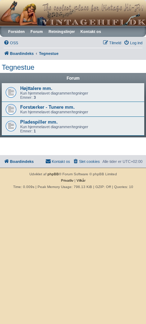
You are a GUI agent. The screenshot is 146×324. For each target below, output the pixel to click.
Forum (36, 31)
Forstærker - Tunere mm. (47, 107)
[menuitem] (11, 43)
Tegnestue (18, 67)
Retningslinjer (62, 31)
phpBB (53, 174)
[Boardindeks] (73, 13)
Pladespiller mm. (39, 122)
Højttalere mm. (36, 88)
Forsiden (16, 31)
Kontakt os (90, 31)
